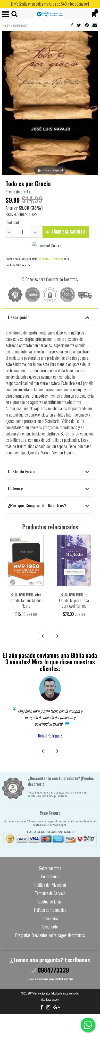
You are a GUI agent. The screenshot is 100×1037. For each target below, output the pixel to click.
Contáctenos (50, 876)
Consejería (50, 918)
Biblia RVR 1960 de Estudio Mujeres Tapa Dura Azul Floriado (74, 600)
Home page (20, 25)
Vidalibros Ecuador (40, 993)
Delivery (15, 488)
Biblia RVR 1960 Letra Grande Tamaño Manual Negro (26, 600)
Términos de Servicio (50, 893)
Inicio (6, 25)
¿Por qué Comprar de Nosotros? (37, 505)
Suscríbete (50, 926)
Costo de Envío (21, 471)
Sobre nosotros (50, 868)
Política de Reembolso (50, 910)
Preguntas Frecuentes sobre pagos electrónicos (50, 935)
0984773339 (52, 969)
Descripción (19, 317)
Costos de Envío (50, 901)
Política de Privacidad (50, 885)
